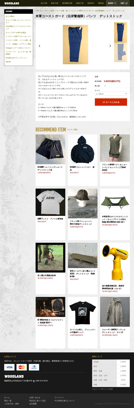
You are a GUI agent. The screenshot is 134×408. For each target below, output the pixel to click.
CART (122, 3)
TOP (37, 11)
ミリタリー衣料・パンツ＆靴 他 (18, 40)
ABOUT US (79, 3)
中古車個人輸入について (64, 401)
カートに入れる (112, 102)
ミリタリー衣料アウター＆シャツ (18, 36)
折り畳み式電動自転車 (48, 275)
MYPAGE (101, 3)
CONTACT (90, 3)
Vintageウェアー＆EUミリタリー (18, 48)
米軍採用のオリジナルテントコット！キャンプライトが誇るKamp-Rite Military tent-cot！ (115, 219)
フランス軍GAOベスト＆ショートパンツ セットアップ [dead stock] (114, 167)
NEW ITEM (54, 3)
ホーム (7, 397)
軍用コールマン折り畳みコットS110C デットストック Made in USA (83, 274)
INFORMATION (67, 3)
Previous (39, 46)
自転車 (8, 62)
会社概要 (33, 404)
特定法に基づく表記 (37, 401)
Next (110, 46)
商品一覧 (8, 401)
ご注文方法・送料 (11, 404)
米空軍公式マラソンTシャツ (16, 58)
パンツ (73, 11)
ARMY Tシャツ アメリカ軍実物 (50, 219)
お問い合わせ (34, 397)
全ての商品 (10, 16)
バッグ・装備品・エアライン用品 (18, 44)
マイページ (59, 397)
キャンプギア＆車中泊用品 (16, 33)
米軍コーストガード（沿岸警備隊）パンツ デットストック (101, 11)
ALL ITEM (44, 3)
